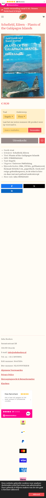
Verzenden (35, 130)
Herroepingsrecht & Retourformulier (18, 379)
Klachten (5, 383)
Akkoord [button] (36, 494)
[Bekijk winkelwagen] (43, 17)
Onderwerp (21, 112)
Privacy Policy (7, 375)
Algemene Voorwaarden (12, 370)
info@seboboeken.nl (17, 352)
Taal (5, 112)
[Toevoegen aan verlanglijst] (42, 140)
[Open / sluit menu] (2, 17)
